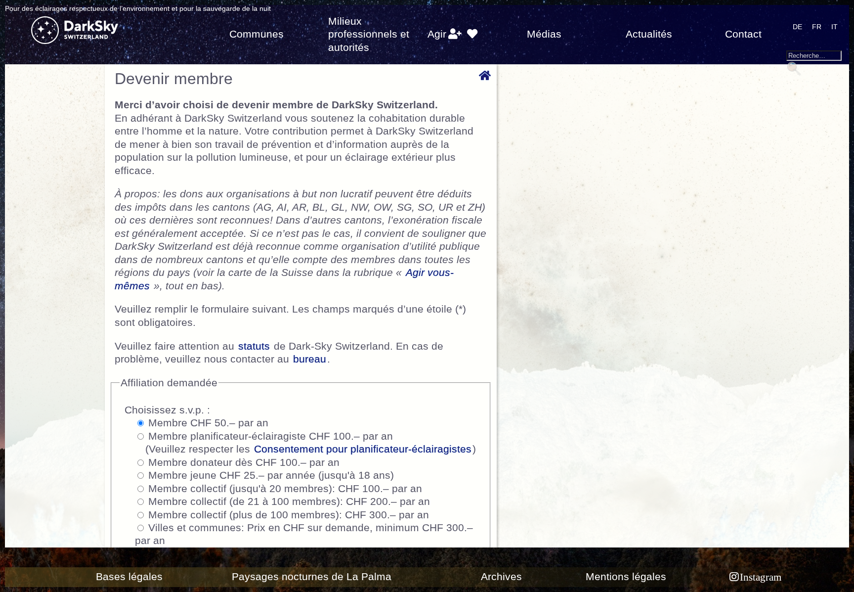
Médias (544, 34)
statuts (254, 346)
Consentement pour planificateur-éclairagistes (362, 449)
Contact (743, 34)
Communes (256, 34)
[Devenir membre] (455, 34)
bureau (309, 359)
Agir (436, 34)
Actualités (649, 34)
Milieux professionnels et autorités (368, 34)
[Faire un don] (472, 34)
